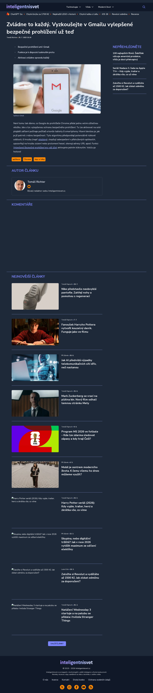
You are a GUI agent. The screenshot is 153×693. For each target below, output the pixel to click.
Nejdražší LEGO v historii (64, 14)
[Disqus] (76, 239)
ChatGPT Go (17, 14)
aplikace (16, 159)
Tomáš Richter (12, 37)
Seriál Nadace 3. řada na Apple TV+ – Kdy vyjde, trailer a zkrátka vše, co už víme (129, 71)
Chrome (27, 159)
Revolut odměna (119, 14)
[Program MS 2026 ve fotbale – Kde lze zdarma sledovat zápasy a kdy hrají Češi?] (35, 439)
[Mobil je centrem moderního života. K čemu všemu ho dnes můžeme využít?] (35, 474)
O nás (45, 679)
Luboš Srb (65, 569)
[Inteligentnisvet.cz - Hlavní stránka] (23, 7)
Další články (57, 643)
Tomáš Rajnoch (66, 284)
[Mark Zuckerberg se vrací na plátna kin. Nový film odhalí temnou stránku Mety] (35, 403)
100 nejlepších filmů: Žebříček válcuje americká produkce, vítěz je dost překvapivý (128, 56)
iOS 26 (105, 14)
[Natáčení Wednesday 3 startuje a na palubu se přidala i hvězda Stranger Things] (35, 617)
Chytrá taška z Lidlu (88, 14)
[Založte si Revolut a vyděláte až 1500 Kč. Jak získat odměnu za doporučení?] (35, 581)
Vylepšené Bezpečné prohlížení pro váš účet (35, 147)
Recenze (135, 14)
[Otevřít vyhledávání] (144, 7)
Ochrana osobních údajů (99, 679)
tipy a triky (40, 159)
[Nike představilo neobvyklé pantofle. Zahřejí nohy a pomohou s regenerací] (35, 296)
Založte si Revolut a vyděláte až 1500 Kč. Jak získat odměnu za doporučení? (128, 86)
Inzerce (55, 679)
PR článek (64, 355)
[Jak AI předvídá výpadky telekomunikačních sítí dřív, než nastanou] (35, 367)
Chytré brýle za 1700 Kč (37, 14)
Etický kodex (79, 679)
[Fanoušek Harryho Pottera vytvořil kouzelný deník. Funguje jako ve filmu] (35, 332)
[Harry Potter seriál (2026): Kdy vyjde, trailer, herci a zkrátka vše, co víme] (35, 510)
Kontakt (65, 679)
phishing (42, 139)
